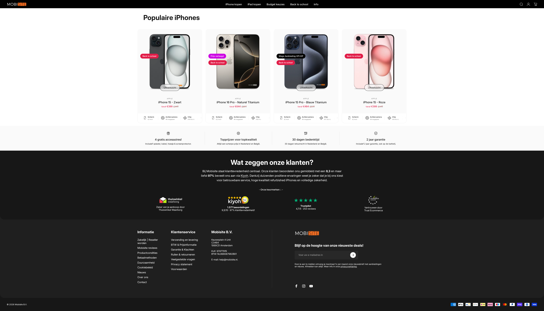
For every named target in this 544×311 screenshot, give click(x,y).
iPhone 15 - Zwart (169, 102)
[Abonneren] (353, 255)
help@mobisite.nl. (228, 259)
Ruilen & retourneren (183, 254)
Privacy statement (181, 264)
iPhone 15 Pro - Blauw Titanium (306, 102)
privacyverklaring (349, 266)
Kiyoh (244, 175)
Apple (170, 99)
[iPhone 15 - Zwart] (169, 61)
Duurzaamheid (146, 262)
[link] (271, 189)
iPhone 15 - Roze (374, 102)
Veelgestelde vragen (183, 259)
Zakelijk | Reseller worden (147, 241)
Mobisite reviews (147, 247)
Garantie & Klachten (182, 249)
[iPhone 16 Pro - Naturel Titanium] (238, 61)
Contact (142, 282)
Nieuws (141, 272)
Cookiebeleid (145, 267)
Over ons (142, 277)
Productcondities (147, 252)
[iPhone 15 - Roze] (374, 61)
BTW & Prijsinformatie (183, 244)
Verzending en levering (184, 239)
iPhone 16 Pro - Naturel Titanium (238, 102)
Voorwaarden (179, 269)
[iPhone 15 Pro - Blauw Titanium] (306, 61)
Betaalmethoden (147, 257)
